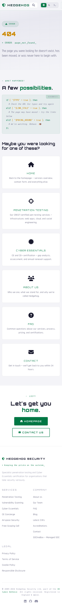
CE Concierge (8, 514)
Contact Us (32, 432)
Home (31, 173)
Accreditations (40, 525)
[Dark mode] (49, 5)
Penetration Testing (31, 210)
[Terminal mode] (55, 5)
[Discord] (36, 601)
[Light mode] (43, 5)
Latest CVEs (39, 520)
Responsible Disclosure (13, 570)
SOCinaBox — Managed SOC (46, 537)
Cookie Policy (8, 565)
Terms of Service (10, 559)
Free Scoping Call (10, 525)
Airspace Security (10, 520)
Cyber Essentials (31, 250)
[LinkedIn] (25, 601)
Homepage (33, 421)
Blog (35, 514)
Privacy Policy (8, 553)
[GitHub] (30, 601)
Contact (31, 361)
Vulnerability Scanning (12, 502)
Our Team (37, 502)
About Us (31, 287)
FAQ (31, 324)
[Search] (33, 5)
